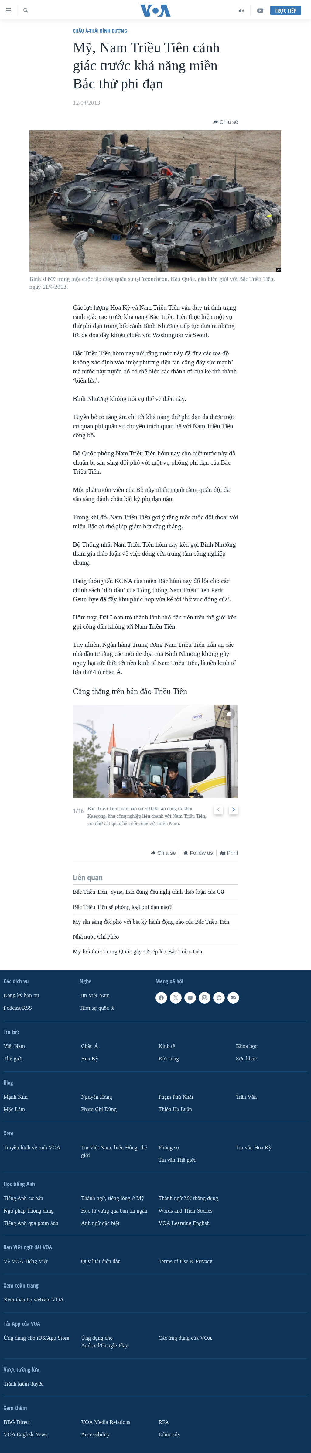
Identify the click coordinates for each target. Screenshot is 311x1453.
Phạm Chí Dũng (99, 1109)
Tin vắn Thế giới (177, 1160)
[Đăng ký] (233, 998)
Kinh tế (167, 1046)
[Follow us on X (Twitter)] (175, 998)
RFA (164, 1421)
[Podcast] (219, 998)
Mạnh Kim (16, 1096)
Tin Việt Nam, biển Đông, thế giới (114, 1151)
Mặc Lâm (14, 1109)
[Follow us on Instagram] (204, 998)
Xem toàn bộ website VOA (34, 1299)
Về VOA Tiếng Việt (26, 1261)
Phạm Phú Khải (176, 1096)
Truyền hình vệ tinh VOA (32, 1147)
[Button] (225, 122)
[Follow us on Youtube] (190, 998)
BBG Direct (17, 1421)
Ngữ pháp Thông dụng (29, 1210)
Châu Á (89, 1046)
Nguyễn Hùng (96, 1096)
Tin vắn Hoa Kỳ (254, 1147)
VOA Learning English (184, 1222)
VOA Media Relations (105, 1421)
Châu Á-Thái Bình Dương (100, 30)
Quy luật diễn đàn (101, 1261)
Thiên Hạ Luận (175, 1109)
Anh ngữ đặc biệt (100, 1222)
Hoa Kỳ (89, 1058)
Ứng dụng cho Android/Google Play (104, 1341)
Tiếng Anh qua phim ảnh (31, 1222)
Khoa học (246, 1046)
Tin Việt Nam (95, 995)
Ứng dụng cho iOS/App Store (36, 1337)
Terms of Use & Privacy (185, 1261)
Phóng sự (169, 1147)
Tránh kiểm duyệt (23, 1383)
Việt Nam (14, 1046)
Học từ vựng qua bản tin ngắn (114, 1210)
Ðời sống (169, 1058)
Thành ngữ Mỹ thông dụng (188, 1198)
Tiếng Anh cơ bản (23, 1198)
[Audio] (241, 10)
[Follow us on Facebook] (161, 998)
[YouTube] (260, 10)
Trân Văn (246, 1096)
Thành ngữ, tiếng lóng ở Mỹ (112, 1198)
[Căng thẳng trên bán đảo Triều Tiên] (155, 751)
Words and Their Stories (185, 1210)
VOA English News (25, 1434)
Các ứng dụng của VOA (185, 1337)
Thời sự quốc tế (97, 1007)
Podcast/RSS (18, 1007)
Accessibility (95, 1434)
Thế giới (13, 1058)
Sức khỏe (246, 1058)
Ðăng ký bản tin (21, 995)
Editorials (169, 1434)
